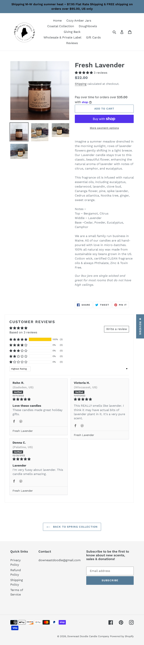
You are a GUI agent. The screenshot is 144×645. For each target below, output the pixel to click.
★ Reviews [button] (140, 326)
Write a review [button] (116, 329)
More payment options (104, 127)
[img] (38, 399)
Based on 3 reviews (23, 332)
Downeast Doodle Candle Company (88, 636)
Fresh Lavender (23, 430)
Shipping (80, 84)
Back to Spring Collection (75, 526)
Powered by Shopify (122, 636)
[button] (84, 72)
